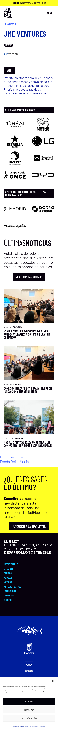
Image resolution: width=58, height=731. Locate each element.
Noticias (8, 582)
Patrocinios (10, 590)
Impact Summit (11, 564)
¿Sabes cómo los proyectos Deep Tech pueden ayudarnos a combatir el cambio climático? (27, 334)
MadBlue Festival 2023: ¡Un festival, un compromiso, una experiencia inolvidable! (28, 444)
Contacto (9, 595)
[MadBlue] (8, 16)
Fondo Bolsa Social (14, 461)
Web (9, 70)
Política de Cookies (18, 726)
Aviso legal (42, 726)
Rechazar (29, 709)
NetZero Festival (12, 586)
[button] (53, 681)
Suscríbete (9, 599)
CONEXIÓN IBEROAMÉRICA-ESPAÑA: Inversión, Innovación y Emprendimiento (28, 390)
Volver (11, 24)
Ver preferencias (29, 718)
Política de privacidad (31, 726)
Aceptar (29, 701)
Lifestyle (8, 568)
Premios (8, 573)
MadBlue (8, 577)
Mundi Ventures (12, 457)
